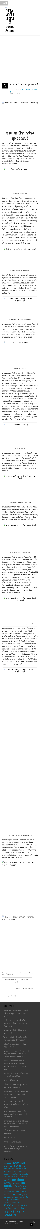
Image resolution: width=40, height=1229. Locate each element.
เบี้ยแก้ (19, 1202)
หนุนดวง (23, 1194)
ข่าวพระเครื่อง (28, 89)
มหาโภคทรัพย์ (17, 1186)
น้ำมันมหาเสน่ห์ (17, 1168)
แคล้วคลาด (9, 974)
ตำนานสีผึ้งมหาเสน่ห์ (12, 1080)
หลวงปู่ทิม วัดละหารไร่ (20, 1197)
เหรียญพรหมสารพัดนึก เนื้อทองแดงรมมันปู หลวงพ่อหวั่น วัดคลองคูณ (15, 1023)
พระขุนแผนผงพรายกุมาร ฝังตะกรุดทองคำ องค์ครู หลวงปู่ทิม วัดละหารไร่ (15, 1114)
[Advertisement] (20, 56)
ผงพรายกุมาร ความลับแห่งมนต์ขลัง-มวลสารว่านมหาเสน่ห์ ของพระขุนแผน (16, 1094)
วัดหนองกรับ (11, 1191)
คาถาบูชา (8, 1165)
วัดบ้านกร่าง (30, 973)
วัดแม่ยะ (17, 1191)
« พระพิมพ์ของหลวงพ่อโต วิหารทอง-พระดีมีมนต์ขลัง (17, 980)
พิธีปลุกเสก (20, 1176)
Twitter (8, 996)
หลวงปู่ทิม (7, 1197)
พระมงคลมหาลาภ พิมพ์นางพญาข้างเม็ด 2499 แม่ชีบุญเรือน (16, 1104)
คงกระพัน (18, 973)
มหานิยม (24, 973)
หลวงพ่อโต (7, 1202)
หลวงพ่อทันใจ (9, 1137)
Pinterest (15, 996)
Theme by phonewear (11, 1223)
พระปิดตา (16, 1174)
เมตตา (4, 974)
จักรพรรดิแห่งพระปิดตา (13, 1142)
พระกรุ (16, 1171)
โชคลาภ (10, 1214)
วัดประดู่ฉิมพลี (20, 1189)
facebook (5, 996)
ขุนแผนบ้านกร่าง (11, 973)
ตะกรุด (17, 1165)
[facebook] (30, 1221)
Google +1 (11, 996)
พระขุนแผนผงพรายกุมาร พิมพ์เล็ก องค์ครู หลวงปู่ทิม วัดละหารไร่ (16, 1013)
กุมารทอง (8, 1163)
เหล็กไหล (15, 1209)
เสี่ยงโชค (8, 1208)
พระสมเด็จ (24, 1174)
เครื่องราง (14, 1202)
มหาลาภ (9, 1182)
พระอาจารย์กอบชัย (10, 1177)
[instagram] (33, 1221)
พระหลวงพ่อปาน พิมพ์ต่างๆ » (24, 988)
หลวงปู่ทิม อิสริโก (8, 1200)
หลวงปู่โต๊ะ (16, 1200)
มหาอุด (18, 1183)
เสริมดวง (23, 1205)
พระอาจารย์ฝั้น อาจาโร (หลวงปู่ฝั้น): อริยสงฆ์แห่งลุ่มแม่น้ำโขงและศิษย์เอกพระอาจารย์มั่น (16, 1054)
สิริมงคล (12, 1194)
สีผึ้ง (19, 1194)
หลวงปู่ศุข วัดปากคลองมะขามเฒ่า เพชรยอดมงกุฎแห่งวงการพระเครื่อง (16, 1149)
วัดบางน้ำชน (11, 1189)
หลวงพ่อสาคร (24, 1200)
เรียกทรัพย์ (16, 1206)
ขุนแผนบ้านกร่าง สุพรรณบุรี (24, 84)
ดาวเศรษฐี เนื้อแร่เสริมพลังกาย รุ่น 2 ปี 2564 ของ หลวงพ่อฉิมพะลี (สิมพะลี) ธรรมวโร (16, 1124)
